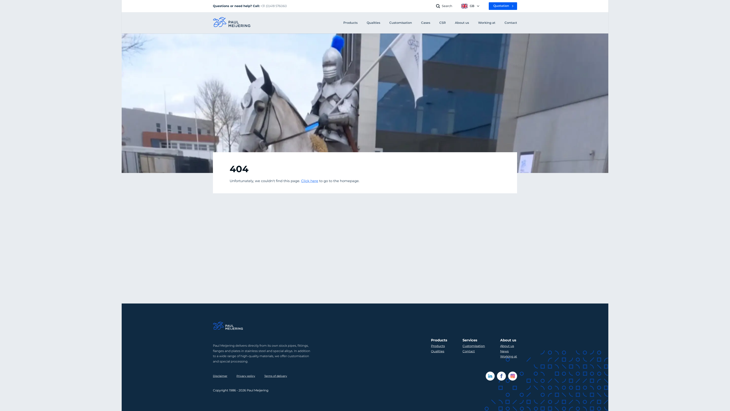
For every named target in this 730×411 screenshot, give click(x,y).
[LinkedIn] (490, 376)
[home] (232, 23)
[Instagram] (512, 376)
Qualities (437, 351)
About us (507, 346)
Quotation (501, 6)
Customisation (474, 346)
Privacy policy (245, 376)
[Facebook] (501, 376)
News (504, 351)
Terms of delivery (275, 376)
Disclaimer (220, 376)
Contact (469, 351)
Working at (508, 356)
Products (350, 23)
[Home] (228, 326)
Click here (309, 181)
